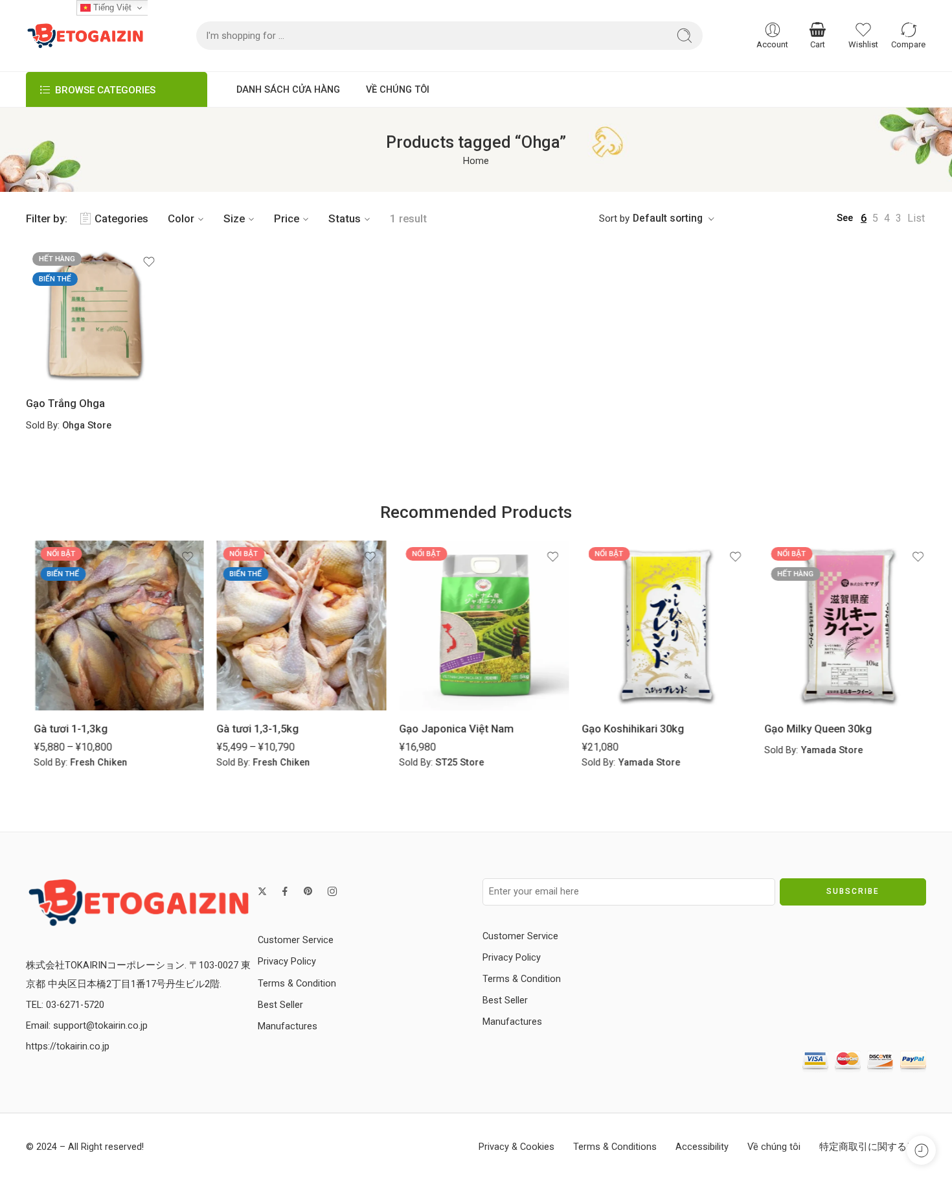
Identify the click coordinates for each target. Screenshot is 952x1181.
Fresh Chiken (90, 762)
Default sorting (668, 218)
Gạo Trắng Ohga (65, 403)
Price (286, 218)
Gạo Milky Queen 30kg (810, 729)
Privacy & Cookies (516, 1146)
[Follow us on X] (262, 891)
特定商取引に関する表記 (872, 1146)
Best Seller (280, 1005)
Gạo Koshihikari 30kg (625, 729)
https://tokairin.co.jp (67, 1046)
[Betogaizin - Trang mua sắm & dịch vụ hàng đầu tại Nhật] (85, 36)
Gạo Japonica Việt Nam (448, 729)
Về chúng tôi (773, 1146)
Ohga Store (86, 425)
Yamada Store (641, 762)
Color (181, 218)
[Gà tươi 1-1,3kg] (111, 625)
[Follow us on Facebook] (285, 891)
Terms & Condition (297, 983)
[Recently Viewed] (921, 1150)
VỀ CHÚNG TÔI (397, 89)
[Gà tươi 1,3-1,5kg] (293, 625)
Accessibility (702, 1146)
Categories (121, 218)
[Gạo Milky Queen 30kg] (841, 625)
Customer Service (296, 940)
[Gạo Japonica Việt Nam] (476, 625)
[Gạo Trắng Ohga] (95, 315)
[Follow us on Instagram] (332, 891)
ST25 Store (451, 762)
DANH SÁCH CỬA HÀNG (288, 89)
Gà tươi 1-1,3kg (63, 729)
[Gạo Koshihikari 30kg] (658, 625)
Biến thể (55, 278)
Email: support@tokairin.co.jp (87, 1025)
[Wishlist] (148, 261)
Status (344, 218)
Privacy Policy (287, 961)
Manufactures (287, 1026)
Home (476, 161)
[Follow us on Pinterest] (308, 891)
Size (234, 218)
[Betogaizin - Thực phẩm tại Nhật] (138, 901)
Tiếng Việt (111, 7)
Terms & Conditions (615, 1146)
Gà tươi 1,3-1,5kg (250, 729)
